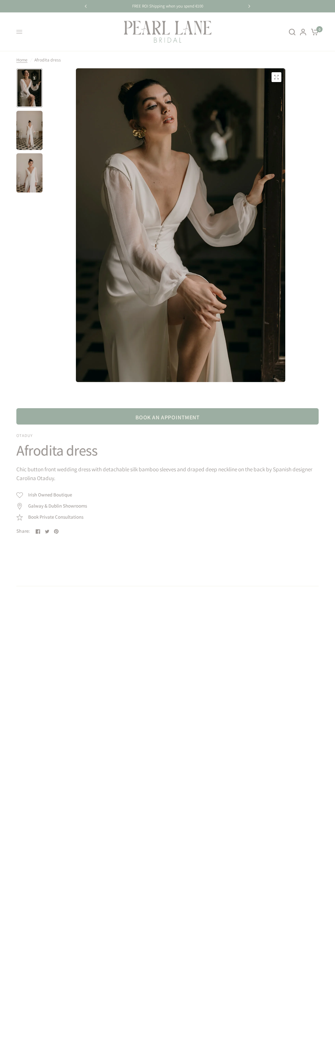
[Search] (292, 31)
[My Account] (303, 31)
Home (21, 60)
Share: (23, 531)
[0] (314, 31)
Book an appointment (167, 417)
